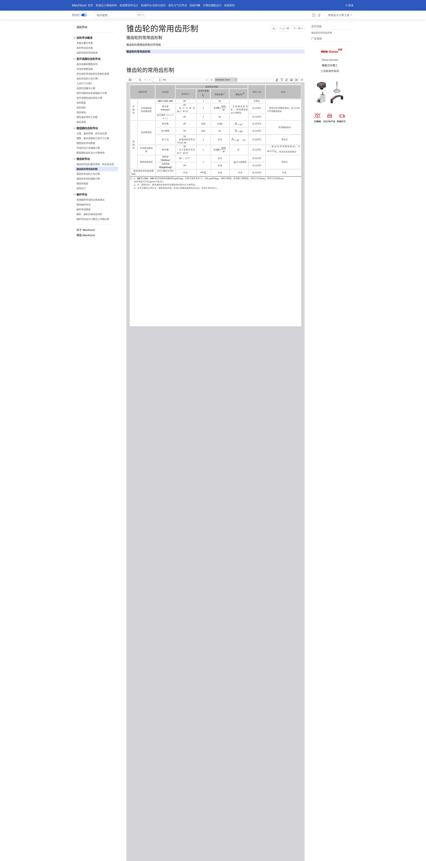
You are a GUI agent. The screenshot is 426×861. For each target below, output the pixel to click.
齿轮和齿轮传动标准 (87, 52)
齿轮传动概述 (85, 38)
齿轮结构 (81, 112)
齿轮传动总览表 (85, 47)
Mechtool (79, 5)
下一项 (296, 28)
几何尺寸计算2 (84, 83)
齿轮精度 (81, 102)
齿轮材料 (81, 107)
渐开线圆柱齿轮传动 (89, 59)
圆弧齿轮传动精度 (86, 143)
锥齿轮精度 (82, 183)
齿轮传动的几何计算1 (88, 78)
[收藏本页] (274, 28)
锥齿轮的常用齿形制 (87, 169)
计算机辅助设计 (212, 5)
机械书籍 (195, 5)
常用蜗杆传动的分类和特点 (91, 199)
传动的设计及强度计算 (88, 147)
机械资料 (229, 5)
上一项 (285, 28)
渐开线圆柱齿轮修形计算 (89, 97)
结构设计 (81, 188)
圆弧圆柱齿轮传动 (87, 128)
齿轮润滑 (81, 121)
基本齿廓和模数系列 (87, 64)
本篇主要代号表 (85, 43)
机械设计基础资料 (106, 5)
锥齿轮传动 (83, 159)
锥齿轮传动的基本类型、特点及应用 (95, 164)
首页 (90, 5)
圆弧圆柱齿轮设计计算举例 (91, 152)
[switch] (84, 15)
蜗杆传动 (82, 194)
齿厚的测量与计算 (86, 88)
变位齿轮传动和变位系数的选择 (93, 73)
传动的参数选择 (85, 68)
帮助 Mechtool (86, 235)
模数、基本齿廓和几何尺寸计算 (93, 138)
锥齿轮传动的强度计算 (88, 178)
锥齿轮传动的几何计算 (88, 173)
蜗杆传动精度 (84, 209)
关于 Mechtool (86, 230)
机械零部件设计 (129, 5)
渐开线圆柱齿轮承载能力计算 (92, 93)
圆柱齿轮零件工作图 (87, 117)
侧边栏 (76, 15)
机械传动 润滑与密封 (153, 5)
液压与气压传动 (177, 5)
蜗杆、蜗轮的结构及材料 (89, 214)
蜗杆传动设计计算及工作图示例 (93, 219)
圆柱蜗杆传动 (84, 204)
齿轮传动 (82, 27)
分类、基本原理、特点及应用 (92, 133)
